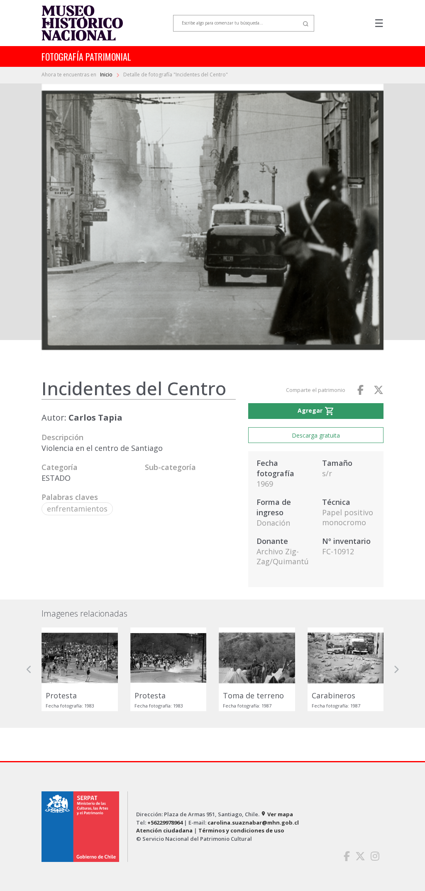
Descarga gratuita (316, 435)
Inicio (107, 74)
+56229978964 (165, 822)
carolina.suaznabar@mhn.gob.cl (253, 822)
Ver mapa (277, 814)
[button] (29, 669)
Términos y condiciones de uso (241, 830)
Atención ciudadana (164, 830)
